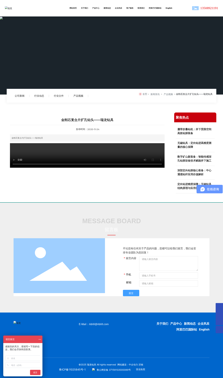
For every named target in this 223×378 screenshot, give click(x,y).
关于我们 (163, 323)
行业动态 (39, 95)
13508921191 (209, 8)
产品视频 (78, 95)
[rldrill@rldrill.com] (219, 314)
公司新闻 (19, 95)
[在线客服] (219, 306)
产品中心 (176, 323)
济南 (141, 364)
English (204, 329)
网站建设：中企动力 (127, 364)
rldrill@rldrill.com (99, 324)
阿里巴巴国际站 (186, 329)
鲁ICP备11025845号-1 (72, 369)
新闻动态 (190, 323)
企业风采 (203, 323)
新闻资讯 (155, 94)
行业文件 (59, 95)
